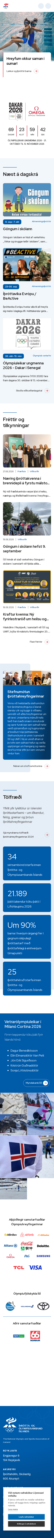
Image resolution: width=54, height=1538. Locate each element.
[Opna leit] (41, 6)
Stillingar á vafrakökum (26, 1524)
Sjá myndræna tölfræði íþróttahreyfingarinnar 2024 (18, 834)
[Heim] (5, 6)
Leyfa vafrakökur (26, 1517)
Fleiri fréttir (36, 641)
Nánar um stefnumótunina (27, 766)
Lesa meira (13, 1509)
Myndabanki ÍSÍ (34, 1082)
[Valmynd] (48, 6)
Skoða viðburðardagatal (29, 390)
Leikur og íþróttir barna (19, 71)
